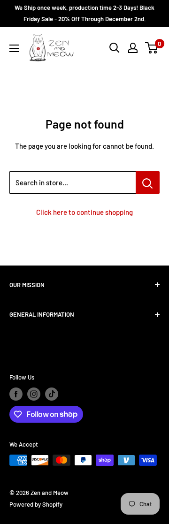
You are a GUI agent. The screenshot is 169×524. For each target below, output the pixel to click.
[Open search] (114, 48)
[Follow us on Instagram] (33, 394)
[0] (152, 47)
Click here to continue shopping (84, 212)
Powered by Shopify (35, 504)
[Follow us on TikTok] (51, 394)
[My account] (133, 48)
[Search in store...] (148, 182)
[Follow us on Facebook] (16, 394)
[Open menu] (14, 48)
